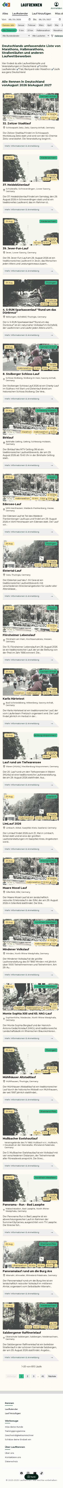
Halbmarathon (43, 30)
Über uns (9, 1453)
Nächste (52, 1376)
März (41, 25)
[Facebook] (21, 1473)
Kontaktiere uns (13, 1457)
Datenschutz (11, 1461)
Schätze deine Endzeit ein (18, 1439)
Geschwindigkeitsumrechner (19, 1435)
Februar (31, 25)
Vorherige (11, 1376)
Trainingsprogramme (15, 1431)
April (49, 25)
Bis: (35, 19)
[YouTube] (35, 1473)
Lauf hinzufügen (13, 1413)
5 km (21, 30)
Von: (4, 19)
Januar (21, 25)
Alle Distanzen (9, 30)
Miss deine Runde (14, 1427)
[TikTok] (41, 1473)
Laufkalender (11, 1409)
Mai (56, 25)
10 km (30, 30)
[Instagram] (28, 1473)
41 (43, 1376)
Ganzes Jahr (8, 25)
